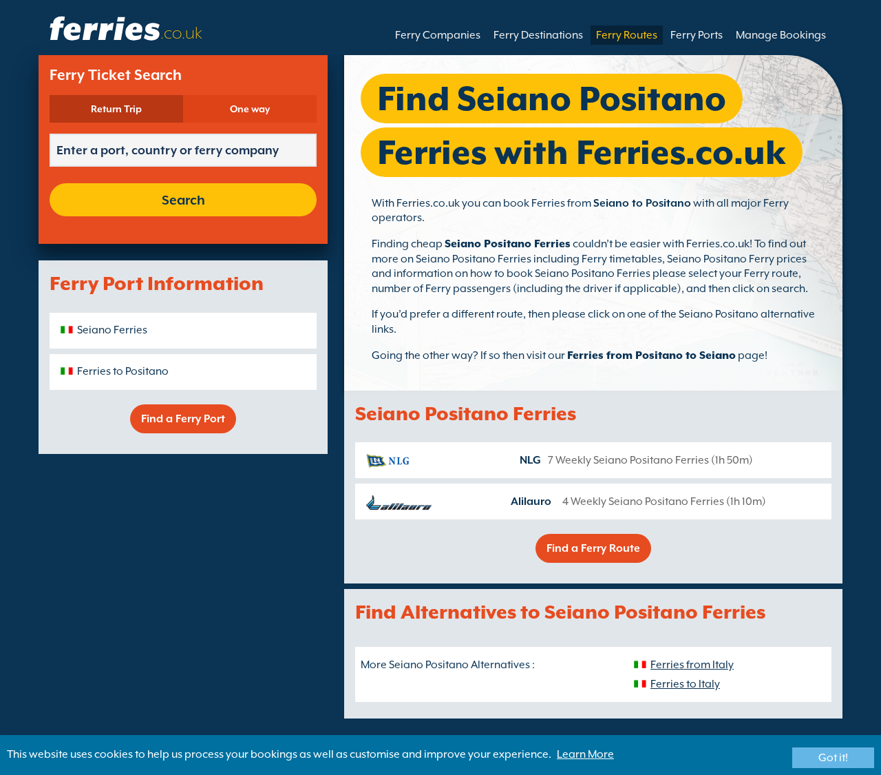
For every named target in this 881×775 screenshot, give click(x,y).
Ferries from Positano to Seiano (651, 355)
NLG (530, 460)
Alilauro (531, 501)
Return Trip (116, 108)
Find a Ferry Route (593, 548)
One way (250, 108)
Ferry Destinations (538, 35)
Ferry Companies (437, 35)
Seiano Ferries (112, 330)
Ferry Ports (696, 35)
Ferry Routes (626, 35)
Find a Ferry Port (183, 419)
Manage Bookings (781, 35)
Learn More (585, 754)
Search (183, 199)
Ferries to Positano (123, 371)
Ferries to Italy (685, 684)
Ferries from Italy (692, 665)
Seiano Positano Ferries (508, 244)
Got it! (833, 758)
